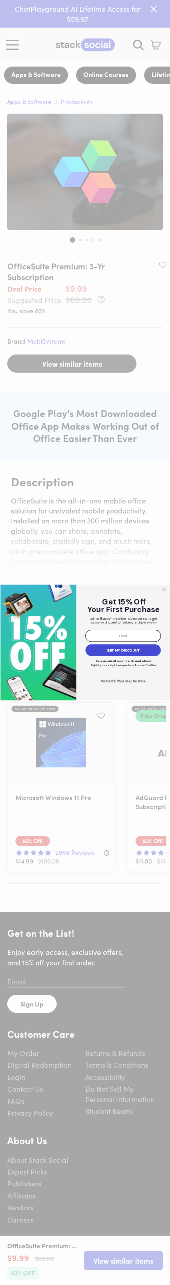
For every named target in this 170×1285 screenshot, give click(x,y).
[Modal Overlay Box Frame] (85, 643)
